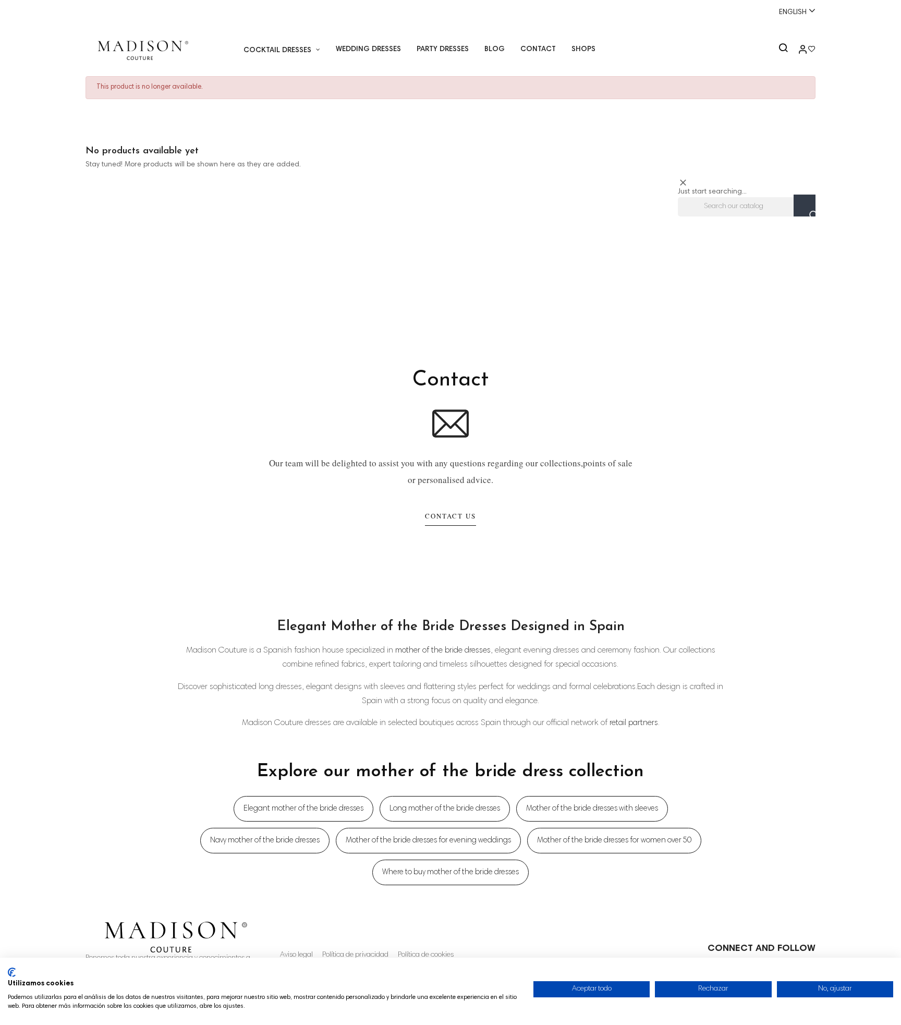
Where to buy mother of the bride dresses (450, 872)
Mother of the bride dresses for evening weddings (428, 841)
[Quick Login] (798, 51)
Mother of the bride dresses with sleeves (592, 809)
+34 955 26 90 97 (120, 12)
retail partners (634, 723)
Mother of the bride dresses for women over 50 (614, 841)
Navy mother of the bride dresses (265, 841)
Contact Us (450, 516)
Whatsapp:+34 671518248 (453, 12)
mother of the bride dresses (443, 650)
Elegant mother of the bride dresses (303, 809)
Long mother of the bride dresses (444, 809)
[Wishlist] (811, 50)
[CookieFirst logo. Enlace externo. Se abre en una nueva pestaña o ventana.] (12, 972)
